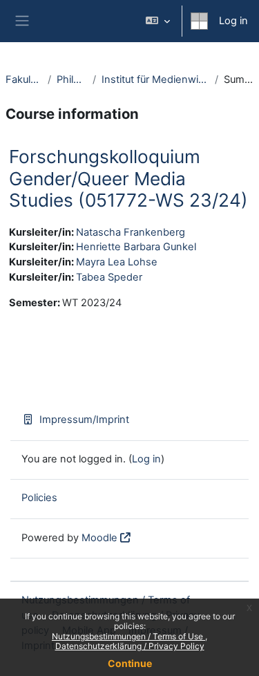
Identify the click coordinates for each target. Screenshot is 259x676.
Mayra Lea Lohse (116, 262)
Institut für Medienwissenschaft (155, 79)
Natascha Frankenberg (130, 232)
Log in (233, 21)
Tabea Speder (109, 277)
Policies (39, 497)
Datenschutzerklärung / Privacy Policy (129, 646)
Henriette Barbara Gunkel (136, 247)
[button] (158, 21)
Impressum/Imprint (84, 419)
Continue (130, 663)
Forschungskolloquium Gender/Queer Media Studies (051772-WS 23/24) (128, 178)
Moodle (99, 538)
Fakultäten (24, 79)
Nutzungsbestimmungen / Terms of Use (128, 636)
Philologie (72, 79)
